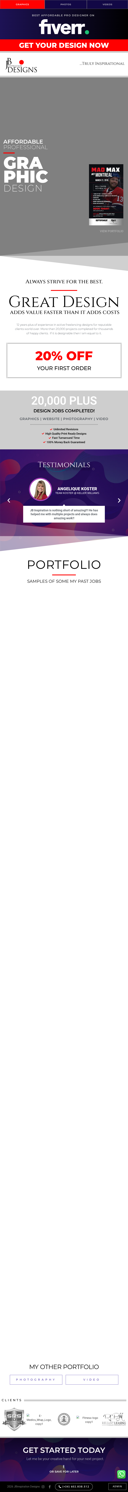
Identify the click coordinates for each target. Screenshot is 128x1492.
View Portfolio (111, 231)
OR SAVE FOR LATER (64, 1471)
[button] (88, 100)
